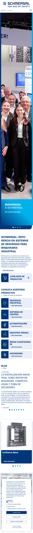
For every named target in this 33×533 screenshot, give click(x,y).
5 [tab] (18, 409)
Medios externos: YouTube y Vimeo (17, 508)
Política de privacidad (17, 527)
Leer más (6, 408)
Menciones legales (17, 526)
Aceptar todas (16, 512)
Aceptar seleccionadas (16, 521)
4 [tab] (20, 227)
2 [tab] (15, 227)
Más (4, 368)
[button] (3, 10)
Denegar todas (17, 517)
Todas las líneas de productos (12, 295)
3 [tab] (17, 227)
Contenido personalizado (14, 504)
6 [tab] (21, 409)
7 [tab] (23, 409)
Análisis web (11, 506)
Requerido (10, 502)
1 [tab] (13, 227)
